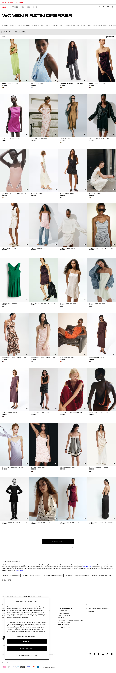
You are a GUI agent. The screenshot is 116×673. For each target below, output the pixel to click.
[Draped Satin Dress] (72, 225)
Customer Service (65, 608)
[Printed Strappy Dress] (43, 115)
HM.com (5, 596)
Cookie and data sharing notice (26, 636)
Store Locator (63, 613)
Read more (90, 611)
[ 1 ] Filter (108, 37)
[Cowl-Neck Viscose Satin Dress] (101, 499)
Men (22, 7)
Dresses (19, 596)
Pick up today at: (9, 32)
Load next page (58, 541)
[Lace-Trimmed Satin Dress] (101, 115)
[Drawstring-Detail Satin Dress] (101, 225)
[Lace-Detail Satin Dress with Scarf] (14, 170)
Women (15, 7)
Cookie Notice (63, 625)
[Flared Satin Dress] (14, 280)
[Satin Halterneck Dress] (101, 389)
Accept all (26, 641)
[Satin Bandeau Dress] (14, 60)
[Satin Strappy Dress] (43, 225)
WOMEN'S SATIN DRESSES (32, 596)
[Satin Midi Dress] (72, 115)
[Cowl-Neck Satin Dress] (43, 389)
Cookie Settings (64, 627)
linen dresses (20, 570)
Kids (28, 7)
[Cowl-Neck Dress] (43, 60)
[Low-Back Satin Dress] (14, 115)
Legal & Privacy (64, 615)
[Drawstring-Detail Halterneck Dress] (43, 280)
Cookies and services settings (27, 656)
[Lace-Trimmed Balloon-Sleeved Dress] (72, 60)
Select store (20, 32)
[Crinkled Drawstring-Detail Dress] (72, 389)
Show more (6, 580)
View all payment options (48, 667)
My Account (62, 611)
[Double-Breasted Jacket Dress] (14, 499)
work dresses (87, 566)
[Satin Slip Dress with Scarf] (14, 444)
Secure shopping (64, 622)
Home (35, 7)
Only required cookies (26, 648)
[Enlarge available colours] (3, 88)
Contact (61, 618)
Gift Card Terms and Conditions (70, 620)
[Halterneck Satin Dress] (43, 499)
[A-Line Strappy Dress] (72, 444)
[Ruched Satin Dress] (72, 334)
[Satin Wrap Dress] (72, 170)
